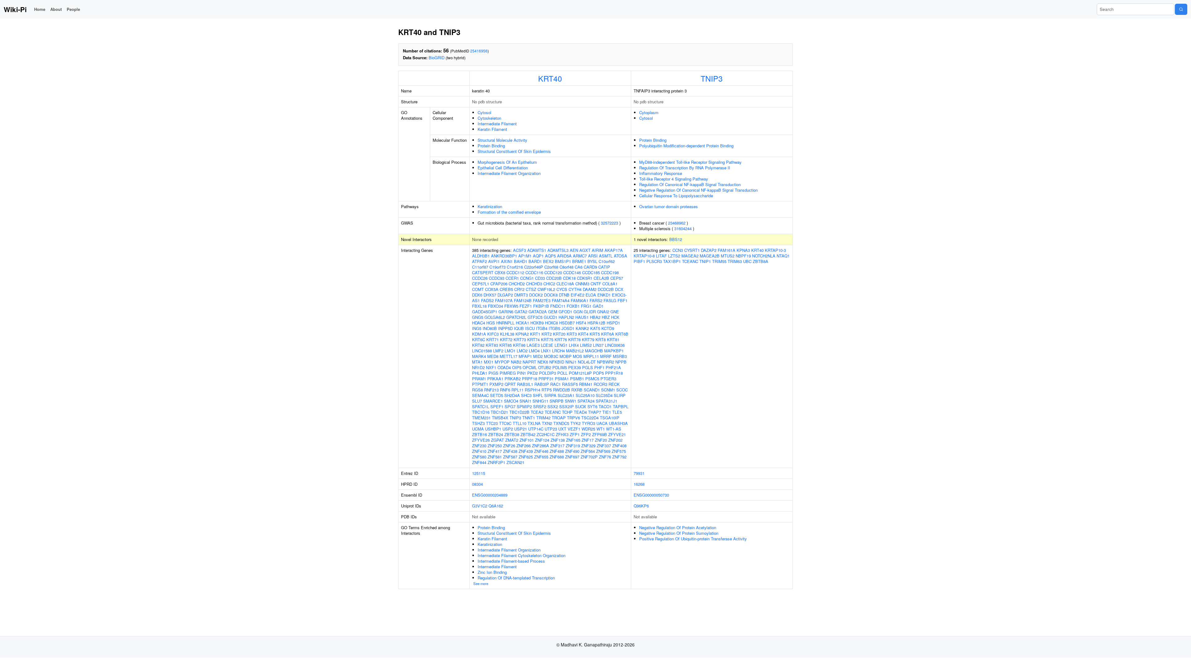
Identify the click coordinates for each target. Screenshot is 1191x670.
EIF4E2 (577, 295)
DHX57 (490, 295)
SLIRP (620, 395)
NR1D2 (478, 367)
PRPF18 (529, 379)
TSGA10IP (609, 418)
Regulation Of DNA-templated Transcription (516, 578)
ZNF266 (523, 446)
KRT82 (478, 345)
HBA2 (595, 317)
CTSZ (531, 289)
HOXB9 (537, 323)
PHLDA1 (479, 373)
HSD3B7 (567, 323)
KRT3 (572, 334)
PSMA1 (562, 379)
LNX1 (546, 351)
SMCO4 (511, 401)
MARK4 (479, 356)
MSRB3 (620, 356)
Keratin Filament (492, 129)
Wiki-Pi (15, 9)
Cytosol (484, 112)
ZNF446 (541, 451)
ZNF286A (540, 446)
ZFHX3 (562, 434)
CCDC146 (572, 272)
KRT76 (561, 339)
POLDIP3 (547, 373)
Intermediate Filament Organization (509, 173)
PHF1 (599, 367)
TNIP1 (705, 261)
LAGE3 (533, 345)
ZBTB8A (760, 261)
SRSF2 (539, 406)
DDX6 (477, 295)
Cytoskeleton (489, 118)
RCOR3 (600, 384)
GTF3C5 (535, 317)
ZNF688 (557, 457)
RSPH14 (532, 390)
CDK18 (569, 278)
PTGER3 (608, 379)
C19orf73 (497, 267)
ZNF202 (615, 440)
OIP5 (516, 367)
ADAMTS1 (536, 250)
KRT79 (588, 339)
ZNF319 (573, 446)
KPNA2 (522, 334)
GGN (577, 312)
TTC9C (505, 423)
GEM (552, 312)
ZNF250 (495, 446)
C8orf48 (566, 267)
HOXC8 (551, 323)
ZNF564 (588, 451)
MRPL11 (591, 356)
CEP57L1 (480, 284)
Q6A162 (495, 506)
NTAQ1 (783, 256)
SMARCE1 (493, 401)
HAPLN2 (566, 317)
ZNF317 (557, 446)
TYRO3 (588, 423)
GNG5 (477, 317)
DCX (619, 289)
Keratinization (490, 206)
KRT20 (559, 334)
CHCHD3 (534, 284)
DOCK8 (551, 295)
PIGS (493, 373)
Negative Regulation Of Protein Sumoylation (678, 533)
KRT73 (520, 339)
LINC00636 (615, 345)
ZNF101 (527, 440)
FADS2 (487, 300)
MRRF (606, 356)
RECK (614, 384)
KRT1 (535, 334)
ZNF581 (495, 457)
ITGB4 (541, 328)
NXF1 (491, 367)
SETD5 (496, 395)
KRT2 (547, 334)
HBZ (606, 317)
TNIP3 (712, 78)
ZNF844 (479, 462)
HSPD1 (613, 323)
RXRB (576, 390)
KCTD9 (607, 328)
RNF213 (491, 390)
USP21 (520, 429)
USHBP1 (493, 429)
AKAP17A (613, 250)
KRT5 (595, 334)
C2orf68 (551, 267)
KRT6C (478, 339)
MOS (577, 356)
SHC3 (526, 395)
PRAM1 (479, 379)
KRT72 (506, 339)
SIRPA (550, 395)
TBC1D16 (480, 412)
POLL (562, 373)
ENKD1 (604, 295)
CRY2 (519, 289)
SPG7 (510, 406)
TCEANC (553, 412)
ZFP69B (599, 434)
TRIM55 (719, 261)
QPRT (510, 384)
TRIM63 (735, 261)
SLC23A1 (566, 395)
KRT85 (505, 345)
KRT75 (547, 339)
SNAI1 (525, 401)
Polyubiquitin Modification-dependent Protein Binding (686, 146)
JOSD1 (567, 328)
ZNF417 (495, 451)
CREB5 (506, 289)
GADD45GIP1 (484, 312)
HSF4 (581, 323)
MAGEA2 (689, 256)
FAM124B (523, 300)
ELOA (591, 295)
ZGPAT (497, 440)
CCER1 (512, 278)
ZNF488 (557, 451)
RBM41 (585, 384)
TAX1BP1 (672, 261)
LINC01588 (482, 351)
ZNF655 (541, 457)
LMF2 (498, 351)
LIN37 (598, 345)
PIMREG (508, 373)
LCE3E (547, 345)
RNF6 (505, 390)
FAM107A (504, 300)
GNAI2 (603, 312)
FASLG (610, 300)
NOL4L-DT (587, 362)
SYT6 (592, 406)
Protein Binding (491, 146)
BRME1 (579, 261)
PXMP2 (496, 384)
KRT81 (613, 339)
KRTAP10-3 (775, 250)
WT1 (600, 429)
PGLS (587, 367)
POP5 (598, 373)
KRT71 (492, 339)
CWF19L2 (546, 289)
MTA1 (477, 362)
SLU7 (477, 401)
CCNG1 (527, 278)
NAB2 (516, 362)
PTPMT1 (480, 384)
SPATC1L (480, 406)
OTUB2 (544, 367)
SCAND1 (592, 390)
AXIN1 (507, 261)
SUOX (580, 406)
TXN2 (547, 423)
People (73, 9)
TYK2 (575, 423)
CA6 (578, 267)
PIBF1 (639, 261)
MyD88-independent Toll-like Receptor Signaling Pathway (690, 162)
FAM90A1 (579, 300)
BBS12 (675, 239)
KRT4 (583, 334)
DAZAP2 (708, 250)
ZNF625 (526, 457)
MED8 (492, 356)
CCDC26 (480, 278)
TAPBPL (620, 406)
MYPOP (502, 362)
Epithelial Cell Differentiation (503, 168)
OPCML (530, 367)
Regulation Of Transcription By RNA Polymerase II (684, 168)
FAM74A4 (560, 300)
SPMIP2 (524, 406)
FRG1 (586, 306)
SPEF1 (496, 406)
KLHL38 (507, 334)
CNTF (596, 284)
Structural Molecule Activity (502, 140)
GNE (614, 312)
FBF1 (622, 300)
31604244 (683, 228)
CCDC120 (553, 272)
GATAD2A (538, 312)
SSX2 (552, 406)
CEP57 (616, 278)
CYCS (561, 289)
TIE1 (606, 412)
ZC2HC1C (546, 434)
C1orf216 (515, 267)
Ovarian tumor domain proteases (668, 206)
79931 (639, 473)
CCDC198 (610, 272)
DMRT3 (521, 295)
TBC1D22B (519, 412)
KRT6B (621, 334)
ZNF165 (573, 440)
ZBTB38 (511, 434)
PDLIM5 (559, 367)
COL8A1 (610, 284)
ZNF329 (588, 446)
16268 (639, 484)
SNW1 (570, 401)
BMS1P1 (563, 261)
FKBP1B (541, 306)
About (56, 9)
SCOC (622, 390)
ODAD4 (504, 367)
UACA (602, 423)
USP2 (507, 429)
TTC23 (492, 423)
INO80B (490, 328)
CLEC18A (565, 284)
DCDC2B (606, 289)
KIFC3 (493, 334)
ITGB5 (554, 328)
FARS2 (596, 300)
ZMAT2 (511, 440)
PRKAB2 (513, 379)
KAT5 (595, 328)
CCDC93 (496, 278)
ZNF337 (604, 446)
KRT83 (492, 345)
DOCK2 (536, 295)
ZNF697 (572, 457)
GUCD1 (550, 317)
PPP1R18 (614, 373)
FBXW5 (511, 306)
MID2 (538, 356)
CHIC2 (549, 284)
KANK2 (582, 328)
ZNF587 (510, 457)
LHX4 (574, 345)
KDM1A (479, 334)
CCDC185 (591, 272)
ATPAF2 (479, 261)
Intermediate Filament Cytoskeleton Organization (521, 555)
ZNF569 (603, 451)
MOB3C (551, 356)
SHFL (538, 395)
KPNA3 (743, 250)
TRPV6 (573, 418)
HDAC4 (478, 323)
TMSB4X (500, 418)
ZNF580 (479, 457)
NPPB (621, 362)
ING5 (476, 328)
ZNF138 (558, 440)
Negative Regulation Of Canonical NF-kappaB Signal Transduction (698, 190)
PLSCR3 (654, 261)
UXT (562, 429)
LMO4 (534, 351)
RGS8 (477, 390)
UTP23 (551, 429)
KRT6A (607, 334)
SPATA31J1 (606, 401)
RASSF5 (570, 384)
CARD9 (590, 267)
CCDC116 (534, 272)
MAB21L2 (575, 351)
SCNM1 (608, 390)
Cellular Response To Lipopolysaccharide (676, 196)
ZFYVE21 (617, 434)
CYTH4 (575, 289)
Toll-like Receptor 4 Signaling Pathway (673, 179)
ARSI (593, 256)
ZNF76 (605, 457)
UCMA (478, 429)
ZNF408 (619, 446)
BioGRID (436, 57)
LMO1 (510, 351)
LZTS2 (674, 256)
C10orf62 (607, 261)
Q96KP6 (641, 506)
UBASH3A (618, 423)
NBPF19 (743, 256)
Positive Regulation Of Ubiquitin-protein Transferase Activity (693, 539)
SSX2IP (566, 406)
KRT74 (533, 339)
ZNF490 (572, 451)
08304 (477, 484)
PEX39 (574, 367)
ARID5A (564, 256)
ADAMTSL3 (558, 250)
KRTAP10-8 (644, 256)
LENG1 (561, 345)
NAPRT (529, 362)
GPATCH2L (516, 317)
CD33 (540, 278)
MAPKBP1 (614, 351)
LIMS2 (586, 345)
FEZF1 (526, 306)
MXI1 (488, 362)
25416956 (479, 50)
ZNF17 (588, 440)
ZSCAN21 (515, 462)
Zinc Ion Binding (492, 572)
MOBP (566, 356)
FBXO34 (495, 306)
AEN (574, 250)
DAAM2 (589, 289)
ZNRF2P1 (496, 462)
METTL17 (508, 356)
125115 (478, 473)
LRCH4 (558, 351)
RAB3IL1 (525, 384)
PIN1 (521, 373)
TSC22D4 (590, 418)
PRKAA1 (495, 379)
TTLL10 (519, 423)
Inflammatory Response (660, 173)
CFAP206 (498, 284)
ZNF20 (601, 440)
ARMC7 (580, 256)
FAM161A (726, 250)
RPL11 (517, 390)
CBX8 (500, 272)
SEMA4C (480, 395)
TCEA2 (537, 412)
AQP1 (538, 256)
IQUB (519, 328)
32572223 (609, 223)
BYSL (592, 261)
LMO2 (522, 351)
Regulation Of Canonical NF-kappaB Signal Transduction (690, 184)
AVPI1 (494, 261)
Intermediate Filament (497, 124)
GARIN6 (505, 312)
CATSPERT (482, 272)
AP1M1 (525, 256)
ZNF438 (510, 451)
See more (480, 583)
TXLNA (534, 423)
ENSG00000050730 (651, 495)
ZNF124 (542, 440)
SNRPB (557, 401)
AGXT (585, 250)
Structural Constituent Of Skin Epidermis (514, 151)
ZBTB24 (495, 434)
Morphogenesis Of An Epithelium (507, 162)
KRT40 (550, 78)
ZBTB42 (527, 434)
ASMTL (606, 256)
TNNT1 (528, 418)
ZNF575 (619, 451)
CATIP (604, 267)
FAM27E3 (542, 300)
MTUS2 (727, 256)
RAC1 (555, 384)
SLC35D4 (604, 395)
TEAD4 (580, 412)
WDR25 (588, 429)
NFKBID (556, 362)
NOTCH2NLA (763, 256)
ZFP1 (575, 434)
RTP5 (547, 390)
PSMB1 (577, 379)
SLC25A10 (585, 395)
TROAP (559, 418)
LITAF (661, 256)
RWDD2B (561, 390)
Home (39, 9)
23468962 (676, 223)
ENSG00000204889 (489, 495)
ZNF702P (589, 457)
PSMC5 (592, 379)
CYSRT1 (692, 250)
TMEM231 (481, 418)
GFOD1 (565, 312)
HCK (615, 317)
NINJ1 (571, 362)
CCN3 (677, 250)
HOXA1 (522, 323)
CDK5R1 (584, 278)
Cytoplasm (648, 112)
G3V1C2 (479, 506)
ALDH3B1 (481, 256)
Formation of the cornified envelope (509, 212)
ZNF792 (619, 457)
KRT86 (519, 345)
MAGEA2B (710, 256)
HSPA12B (596, 323)
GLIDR (590, 312)
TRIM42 (543, 418)
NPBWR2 (605, 362)
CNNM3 (582, 284)
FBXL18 (479, 306)
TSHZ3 (478, 423)
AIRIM (597, 250)
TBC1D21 (499, 412)
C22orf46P (533, 267)
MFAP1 (525, 356)
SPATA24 (586, 401)
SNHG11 (540, 401)
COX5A (491, 289)
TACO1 (605, 406)
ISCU (530, 328)
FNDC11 (557, 306)
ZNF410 (479, 451)
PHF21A (613, 367)
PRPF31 (546, 379)
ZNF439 (526, 451)
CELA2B (601, 278)
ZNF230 (479, 446)
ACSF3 (519, 250)
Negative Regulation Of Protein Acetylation (677, 527)
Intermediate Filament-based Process (511, 561)
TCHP (567, 412)
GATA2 (521, 312)
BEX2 (548, 261)
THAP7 (594, 412)
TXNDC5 (561, 423)
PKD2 (532, 373)
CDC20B (554, 278)
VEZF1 (574, 429)
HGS (490, 323)
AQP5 (550, 256)
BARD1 (535, 261)
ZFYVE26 (481, 440)
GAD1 (598, 306)
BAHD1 (520, 261)
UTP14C (535, 429)
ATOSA (620, 256)
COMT (478, 289)
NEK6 (543, 362)
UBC (747, 261)
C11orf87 (480, 267)
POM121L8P (580, 373)
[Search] (1181, 9)
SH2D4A (512, 395)
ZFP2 (586, 434)
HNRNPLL (505, 323)
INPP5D (505, 328)
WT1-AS (613, 429)
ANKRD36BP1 (504, 256)
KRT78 (574, 339)
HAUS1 (582, 317)
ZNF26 (509, 446)
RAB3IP (541, 384)
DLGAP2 (505, 295)
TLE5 (617, 412)
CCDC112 (515, 272)
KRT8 (601, 339)
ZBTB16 (479, 434)
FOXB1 (573, 306)
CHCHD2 (517, 284)
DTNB (564, 295)
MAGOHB (594, 351)
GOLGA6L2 (494, 317)
